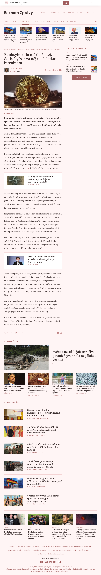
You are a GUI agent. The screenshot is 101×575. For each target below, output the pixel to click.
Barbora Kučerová (40, 418)
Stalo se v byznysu (76, 48)
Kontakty (44, 546)
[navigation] (2, 2)
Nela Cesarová (38, 504)
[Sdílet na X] (61, 333)
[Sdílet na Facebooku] (58, 333)
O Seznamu (21, 546)
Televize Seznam (52, 550)
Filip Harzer (37, 452)
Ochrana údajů (68, 546)
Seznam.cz (94, 3)
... (96, 20)
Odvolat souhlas (40, 554)
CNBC (27, 168)
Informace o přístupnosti (82, 546)
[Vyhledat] (66, 3)
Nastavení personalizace (56, 554)
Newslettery (88, 550)
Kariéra (28, 546)
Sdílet (56, 70)
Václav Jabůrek (38, 487)
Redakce (51, 546)
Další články (81, 77)
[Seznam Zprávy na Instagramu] (50, 562)
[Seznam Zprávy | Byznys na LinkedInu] (59, 562)
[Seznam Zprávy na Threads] (54, 562)
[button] (10, 30)
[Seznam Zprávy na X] (46, 562)
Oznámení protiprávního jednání (19, 550)
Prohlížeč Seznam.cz (39, 550)
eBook (49, 70)
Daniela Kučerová (40, 469)
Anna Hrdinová (39, 435)
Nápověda (36, 546)
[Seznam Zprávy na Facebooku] (41, 562)
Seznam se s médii (65, 550)
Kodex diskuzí (78, 550)
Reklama (58, 546)
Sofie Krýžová (16, 68)
